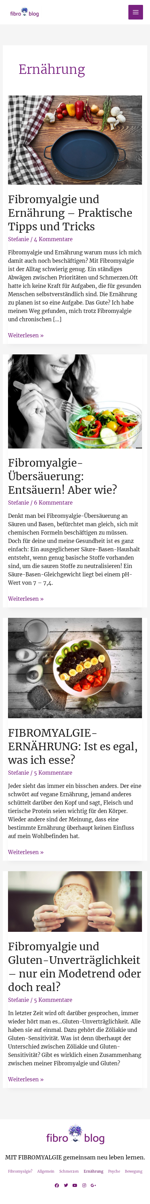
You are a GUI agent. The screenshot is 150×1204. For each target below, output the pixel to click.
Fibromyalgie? (20, 1171)
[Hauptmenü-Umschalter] (135, 12)
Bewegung (133, 1171)
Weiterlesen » (26, 335)
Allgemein (45, 1171)
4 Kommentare (53, 239)
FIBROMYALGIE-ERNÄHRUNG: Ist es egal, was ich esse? (73, 746)
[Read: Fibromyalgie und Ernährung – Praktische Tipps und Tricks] (75, 140)
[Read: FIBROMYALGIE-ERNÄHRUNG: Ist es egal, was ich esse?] (75, 668)
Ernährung (93, 1171)
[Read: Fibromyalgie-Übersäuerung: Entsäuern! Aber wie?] (75, 401)
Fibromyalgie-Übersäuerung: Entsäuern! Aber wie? (62, 476)
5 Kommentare (53, 772)
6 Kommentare (53, 502)
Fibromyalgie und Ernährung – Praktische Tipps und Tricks (70, 213)
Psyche (114, 1171)
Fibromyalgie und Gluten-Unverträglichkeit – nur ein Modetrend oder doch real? (74, 967)
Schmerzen (69, 1171)
